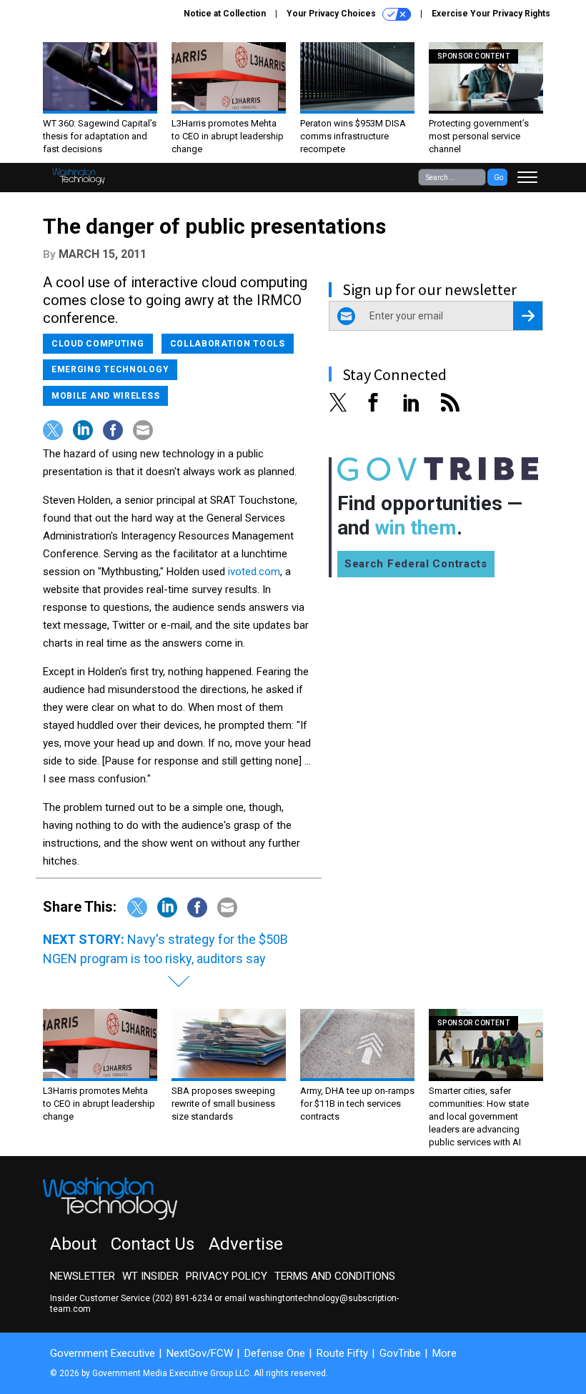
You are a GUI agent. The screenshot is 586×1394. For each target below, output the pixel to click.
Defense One (274, 1353)
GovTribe (400, 1353)
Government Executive (102, 1353)
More (444, 1353)
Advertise (246, 1244)
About (73, 1244)
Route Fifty (342, 1353)
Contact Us (152, 1244)
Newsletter (82, 1276)
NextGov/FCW (200, 1353)
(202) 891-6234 (182, 1298)
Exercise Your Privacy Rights (491, 14)
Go (498, 177)
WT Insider (150, 1276)
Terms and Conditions (334, 1276)
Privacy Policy (226, 1276)
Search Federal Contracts (415, 563)
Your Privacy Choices (332, 14)
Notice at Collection (225, 14)
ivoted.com (254, 571)
